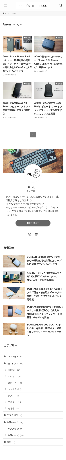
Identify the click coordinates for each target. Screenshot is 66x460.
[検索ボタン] (60, 5)
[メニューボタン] (5, 5)
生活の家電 (15, 428)
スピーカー (15, 382)
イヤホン (14, 376)
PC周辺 (14, 369)
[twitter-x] (30, 234)
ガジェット (15, 363)
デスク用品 (14, 415)
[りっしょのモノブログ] (33, 5)
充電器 (13, 408)
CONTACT (33, 222)
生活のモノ (15, 422)
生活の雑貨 (15, 435)
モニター (14, 401)
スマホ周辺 (15, 389)
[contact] (36, 234)
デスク (13, 395)
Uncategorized (16, 356)
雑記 (11, 442)
